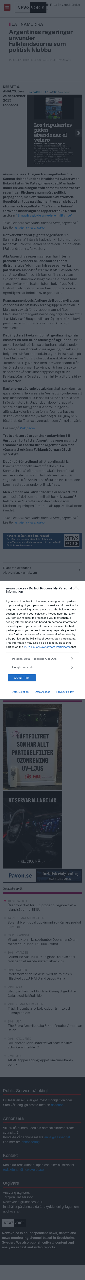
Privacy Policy (65, 691)
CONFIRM (22, 677)
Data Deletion (20, 691)
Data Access (42, 691)
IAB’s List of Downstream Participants (47, 646)
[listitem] (42, 659)
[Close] (77, 588)
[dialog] (42, 640)
